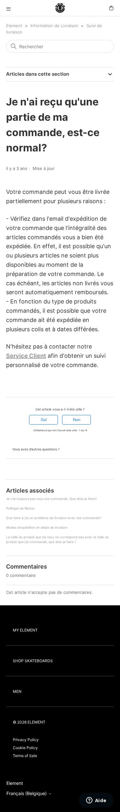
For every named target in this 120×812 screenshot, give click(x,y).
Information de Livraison (54, 25)
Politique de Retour (20, 508)
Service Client (26, 355)
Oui (44, 419)
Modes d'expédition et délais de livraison (37, 527)
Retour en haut (22, 469)
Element (14, 25)
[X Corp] (18, 385)
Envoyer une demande (84, 448)
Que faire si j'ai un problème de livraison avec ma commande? (53, 518)
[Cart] (111, 8)
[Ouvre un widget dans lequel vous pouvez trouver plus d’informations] (96, 801)
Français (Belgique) (27, 793)
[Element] (60, 8)
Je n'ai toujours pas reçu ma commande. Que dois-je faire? (51, 499)
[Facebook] (9, 385)
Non (76, 419)
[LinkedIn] (27, 385)
